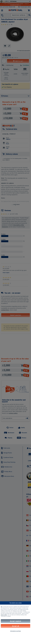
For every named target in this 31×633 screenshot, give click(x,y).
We (1, 606)
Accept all (15, 626)
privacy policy (4, 614)
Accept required (15, 621)
